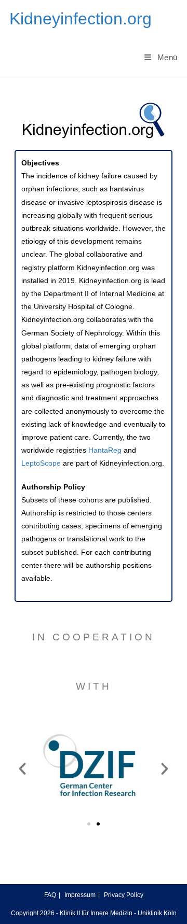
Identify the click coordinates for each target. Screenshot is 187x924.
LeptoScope (42, 463)
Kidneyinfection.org (80, 18)
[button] (22, 769)
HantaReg (105, 450)
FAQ (50, 895)
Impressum (80, 895)
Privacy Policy (123, 895)
